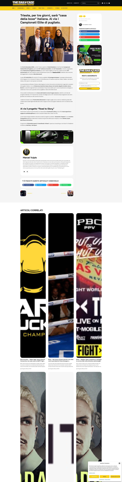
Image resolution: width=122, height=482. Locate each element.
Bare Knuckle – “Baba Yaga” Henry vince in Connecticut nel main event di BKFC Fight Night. (32, 361)
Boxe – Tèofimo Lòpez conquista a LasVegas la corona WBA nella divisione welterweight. (89, 360)
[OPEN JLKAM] (36, 8)
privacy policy (94, 86)
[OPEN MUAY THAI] (44, 8)
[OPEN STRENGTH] (53, 8)
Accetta (94, 476)
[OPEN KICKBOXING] (24, 8)
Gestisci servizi (92, 473)
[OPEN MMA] (15, 8)
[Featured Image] (33, 285)
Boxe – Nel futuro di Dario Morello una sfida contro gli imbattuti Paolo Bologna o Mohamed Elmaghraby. (60, 361)
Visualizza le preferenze (115, 476)
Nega (104, 476)
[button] (119, 463)
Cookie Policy (101, 479)
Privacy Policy (107, 479)
